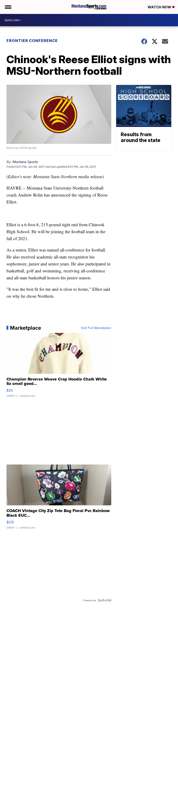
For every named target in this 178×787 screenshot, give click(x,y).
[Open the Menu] (7, 7)
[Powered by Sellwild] (104, 600)
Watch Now (160, 7)
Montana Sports (25, 162)
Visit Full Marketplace (96, 327)
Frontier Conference (32, 40)
